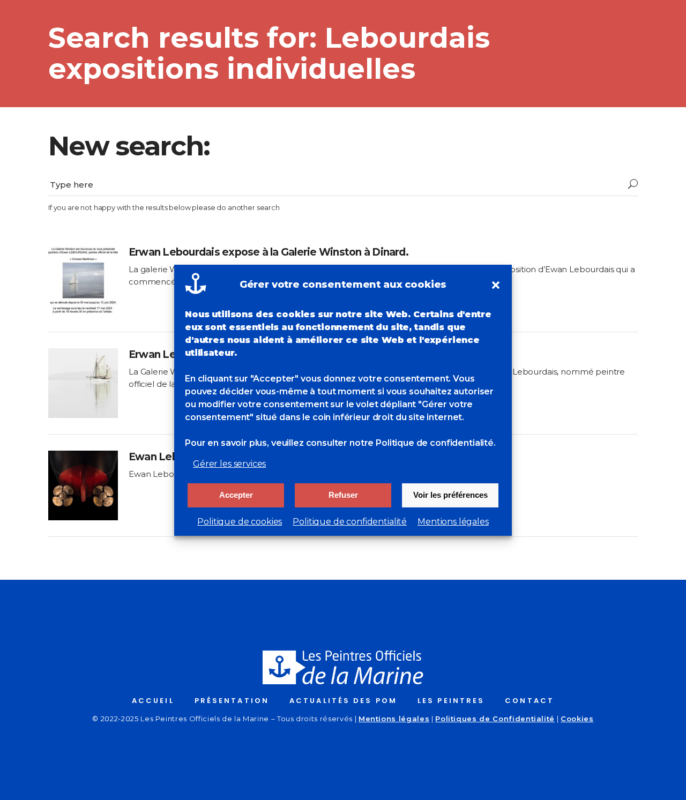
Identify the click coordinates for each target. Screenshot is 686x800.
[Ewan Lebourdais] (83, 485)
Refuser (343, 494)
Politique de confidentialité (350, 522)
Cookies (577, 718)
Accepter (236, 494)
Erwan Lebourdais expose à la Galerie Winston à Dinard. (268, 252)
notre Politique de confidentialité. (422, 443)
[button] (495, 285)
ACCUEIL (153, 701)
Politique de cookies (239, 522)
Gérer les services (229, 464)
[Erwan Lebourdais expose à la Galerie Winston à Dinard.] (83, 281)
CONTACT (529, 701)
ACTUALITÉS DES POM (343, 701)
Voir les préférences (450, 494)
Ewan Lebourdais (172, 457)
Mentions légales (453, 522)
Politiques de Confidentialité (495, 718)
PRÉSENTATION (232, 701)
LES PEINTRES (450, 701)
